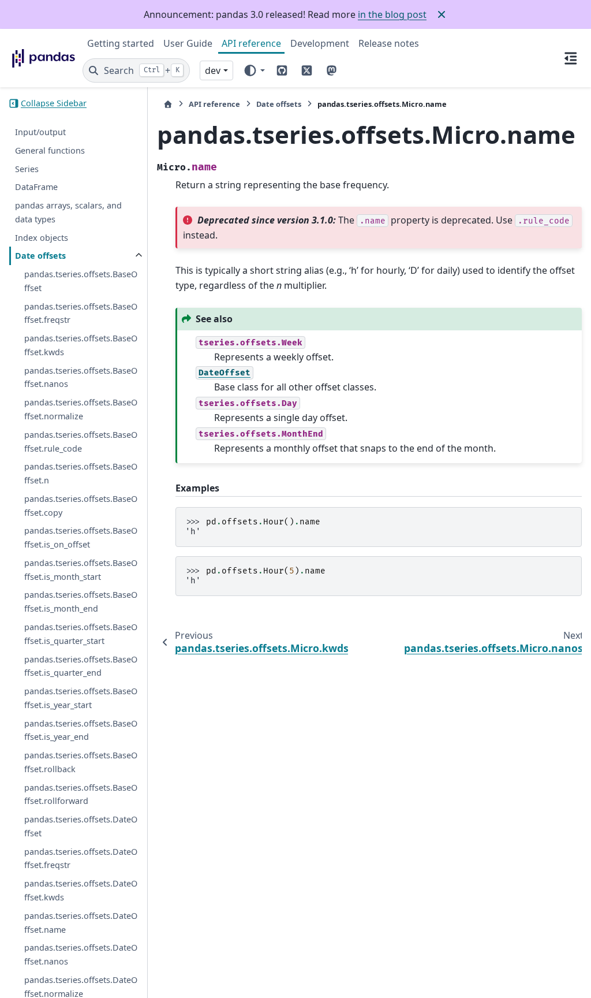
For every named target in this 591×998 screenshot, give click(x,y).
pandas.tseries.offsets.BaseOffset (80, 281)
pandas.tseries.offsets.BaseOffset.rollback (80, 762)
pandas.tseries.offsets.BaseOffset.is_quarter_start (80, 633)
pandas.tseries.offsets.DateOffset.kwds (80, 890)
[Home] (168, 104)
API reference (251, 43)
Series (27, 168)
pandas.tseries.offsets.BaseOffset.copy (80, 505)
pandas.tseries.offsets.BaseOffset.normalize (80, 409)
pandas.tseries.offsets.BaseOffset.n (80, 473)
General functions (50, 150)
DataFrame (36, 186)
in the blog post (392, 14)
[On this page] (570, 58)
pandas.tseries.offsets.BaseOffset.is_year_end (80, 730)
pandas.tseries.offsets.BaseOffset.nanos (80, 377)
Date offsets (40, 255)
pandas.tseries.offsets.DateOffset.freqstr (80, 858)
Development (319, 43)
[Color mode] (253, 70)
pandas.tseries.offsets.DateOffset (80, 826)
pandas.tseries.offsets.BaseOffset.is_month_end (80, 601)
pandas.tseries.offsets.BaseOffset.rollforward (80, 794)
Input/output (40, 131)
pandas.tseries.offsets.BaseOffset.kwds (80, 345)
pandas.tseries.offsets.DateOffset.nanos (80, 954)
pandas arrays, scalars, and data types (68, 212)
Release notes (388, 43)
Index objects (41, 237)
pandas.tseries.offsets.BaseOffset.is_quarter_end (80, 666)
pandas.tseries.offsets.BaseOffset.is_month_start (80, 569)
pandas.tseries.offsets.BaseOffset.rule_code (80, 441)
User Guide (187, 43)
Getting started (120, 43)
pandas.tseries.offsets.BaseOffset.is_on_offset (80, 537)
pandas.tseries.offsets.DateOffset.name (80, 922)
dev (212, 70)
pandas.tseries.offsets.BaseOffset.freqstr (80, 313)
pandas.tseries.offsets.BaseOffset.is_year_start (80, 698)
